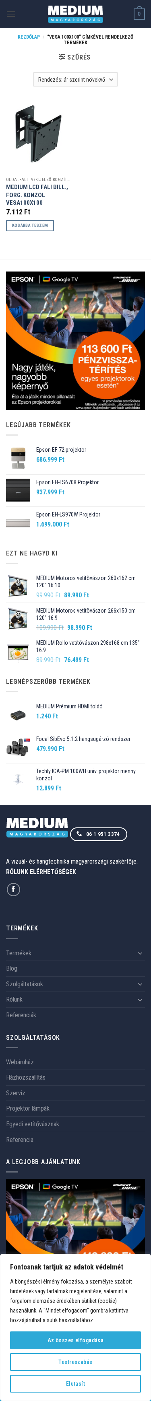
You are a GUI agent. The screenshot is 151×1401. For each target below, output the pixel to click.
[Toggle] (140, 953)
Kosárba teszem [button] (30, 225)
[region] (75, 1327)
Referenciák (21, 1015)
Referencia (19, 1140)
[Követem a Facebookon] (13, 889)
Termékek (18, 953)
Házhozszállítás (26, 1077)
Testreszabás (75, 1362)
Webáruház (20, 1062)
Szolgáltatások (24, 984)
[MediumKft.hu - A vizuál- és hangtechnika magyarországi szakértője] (75, 14)
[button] (11, 14)
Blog (11, 968)
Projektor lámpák (28, 1108)
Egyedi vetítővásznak (32, 1124)
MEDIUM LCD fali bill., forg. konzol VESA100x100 (37, 194)
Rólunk (14, 999)
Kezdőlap (29, 37)
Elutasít (75, 1383)
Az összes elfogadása (75, 1340)
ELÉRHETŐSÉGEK (53, 872)
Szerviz (15, 1093)
